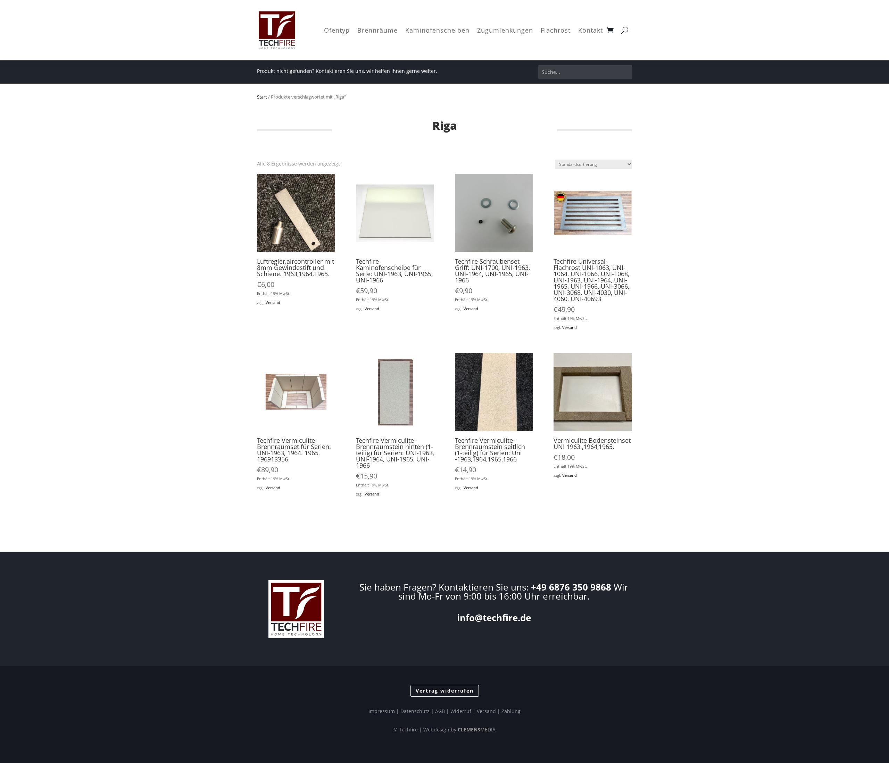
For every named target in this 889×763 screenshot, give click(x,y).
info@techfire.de (494, 617)
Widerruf (460, 711)
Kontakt (590, 30)
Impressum (381, 711)
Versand (273, 302)
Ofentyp (337, 30)
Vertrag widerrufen (445, 690)
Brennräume (377, 30)
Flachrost (556, 30)
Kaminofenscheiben (437, 30)
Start (262, 97)
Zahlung (511, 711)
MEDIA (477, 729)
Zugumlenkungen (505, 30)
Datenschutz (415, 711)
